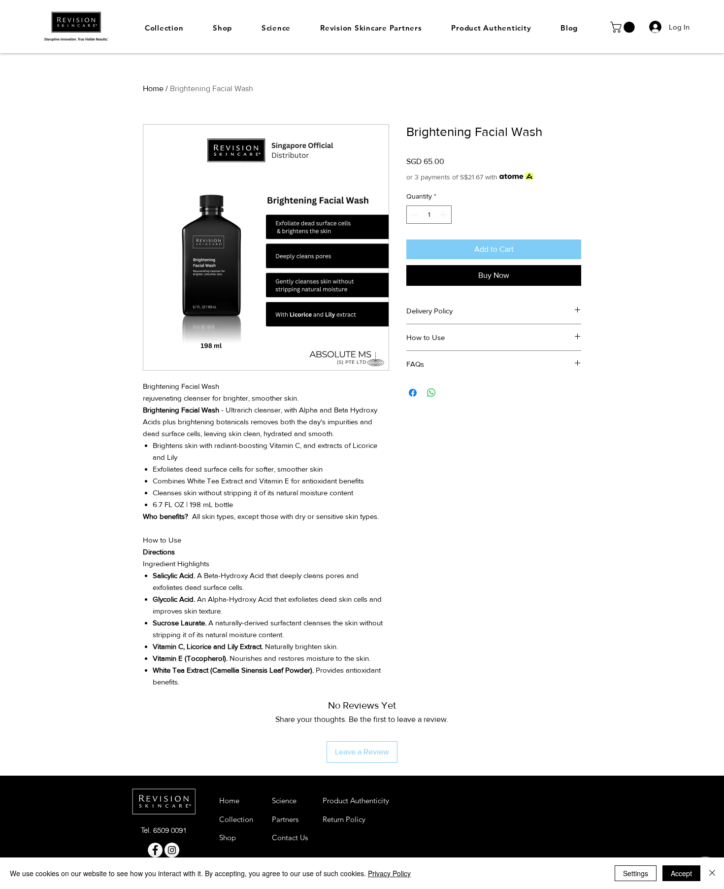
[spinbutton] (429, 214)
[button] (623, 27)
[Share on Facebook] (413, 393)
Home (153, 88)
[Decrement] (414, 214)
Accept (681, 873)
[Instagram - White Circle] (172, 850)
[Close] (712, 873)
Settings (635, 873)
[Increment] (444, 214)
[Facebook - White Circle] (155, 850)
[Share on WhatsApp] (431, 393)
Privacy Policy (389, 873)
